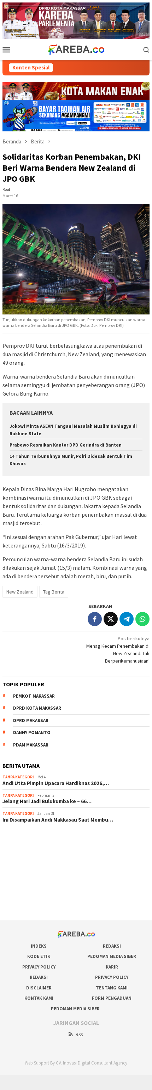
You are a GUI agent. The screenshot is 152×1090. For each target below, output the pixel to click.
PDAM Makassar (30, 745)
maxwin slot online (21, 848)
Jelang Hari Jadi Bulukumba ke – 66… (47, 801)
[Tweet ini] (111, 619)
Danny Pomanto (32, 732)
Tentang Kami (112, 988)
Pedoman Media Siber (111, 956)
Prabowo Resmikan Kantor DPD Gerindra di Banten (66, 445)
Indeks (39, 946)
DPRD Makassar (30, 720)
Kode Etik (38, 956)
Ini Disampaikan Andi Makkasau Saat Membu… (57, 820)
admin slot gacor (20, 867)
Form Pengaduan (111, 998)
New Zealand (20, 592)
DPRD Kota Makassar (37, 708)
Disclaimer (39, 988)
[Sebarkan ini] (95, 619)
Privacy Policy (38, 967)
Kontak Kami (38, 998)
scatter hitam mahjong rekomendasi (40, 838)
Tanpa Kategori (18, 776)
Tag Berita (53, 592)
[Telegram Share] (126, 619)
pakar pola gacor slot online (31, 895)
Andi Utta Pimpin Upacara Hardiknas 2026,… (55, 783)
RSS (79, 1035)
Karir (112, 967)
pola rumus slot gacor (25, 857)
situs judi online (18, 876)
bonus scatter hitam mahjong (33, 886)
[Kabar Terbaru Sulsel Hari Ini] (76, 49)
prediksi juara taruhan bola (30, 905)
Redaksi (112, 946)
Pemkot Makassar (34, 696)
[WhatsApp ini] (142, 619)
